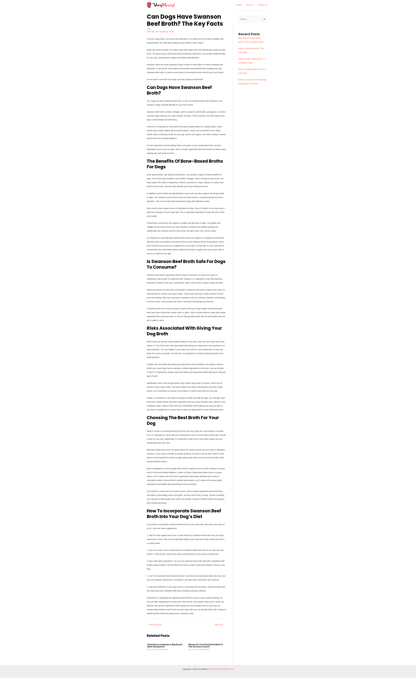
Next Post (220, 625)
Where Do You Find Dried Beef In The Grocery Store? (205, 645)
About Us (250, 5)
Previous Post (154, 625)
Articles (238, 5)
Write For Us (228, 669)
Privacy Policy (215, 669)
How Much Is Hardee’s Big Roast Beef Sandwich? (164, 645)
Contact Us (262, 5)
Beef (149, 32)
